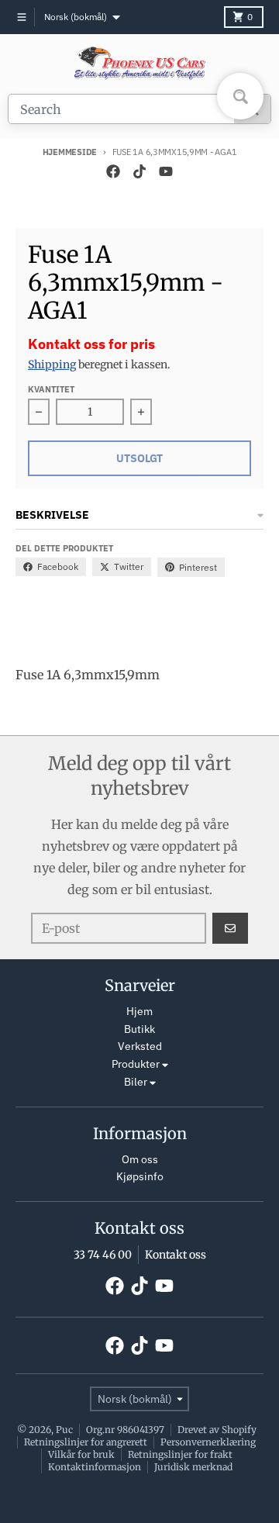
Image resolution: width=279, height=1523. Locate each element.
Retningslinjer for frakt (180, 1454)
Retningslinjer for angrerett (85, 1442)
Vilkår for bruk (81, 1454)
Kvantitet (51, 389)
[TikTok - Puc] (139, 171)
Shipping (52, 364)
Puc (64, 1429)
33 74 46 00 (103, 1255)
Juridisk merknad (193, 1467)
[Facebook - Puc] (113, 171)
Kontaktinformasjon (94, 1467)
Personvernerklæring (208, 1442)
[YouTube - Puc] (166, 171)
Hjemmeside (70, 152)
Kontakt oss (175, 1255)
